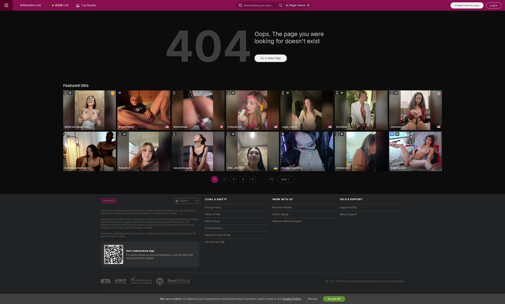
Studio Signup (280, 214)
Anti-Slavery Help (215, 242)
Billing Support (348, 214)
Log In (493, 5)
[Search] (280, 5)
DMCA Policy (212, 221)
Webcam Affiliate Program (287, 221)
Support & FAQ (348, 207)
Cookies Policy (213, 228)
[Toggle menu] (6, 5)
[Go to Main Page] (31, 5)
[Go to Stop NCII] (179, 281)
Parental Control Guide (217, 235)
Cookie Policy (291, 298)
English (184, 200)
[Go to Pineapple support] (160, 281)
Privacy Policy (213, 207)
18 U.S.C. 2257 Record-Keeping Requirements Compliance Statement (364, 281)
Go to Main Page (271, 58)
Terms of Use (212, 214)
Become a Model (282, 207)
